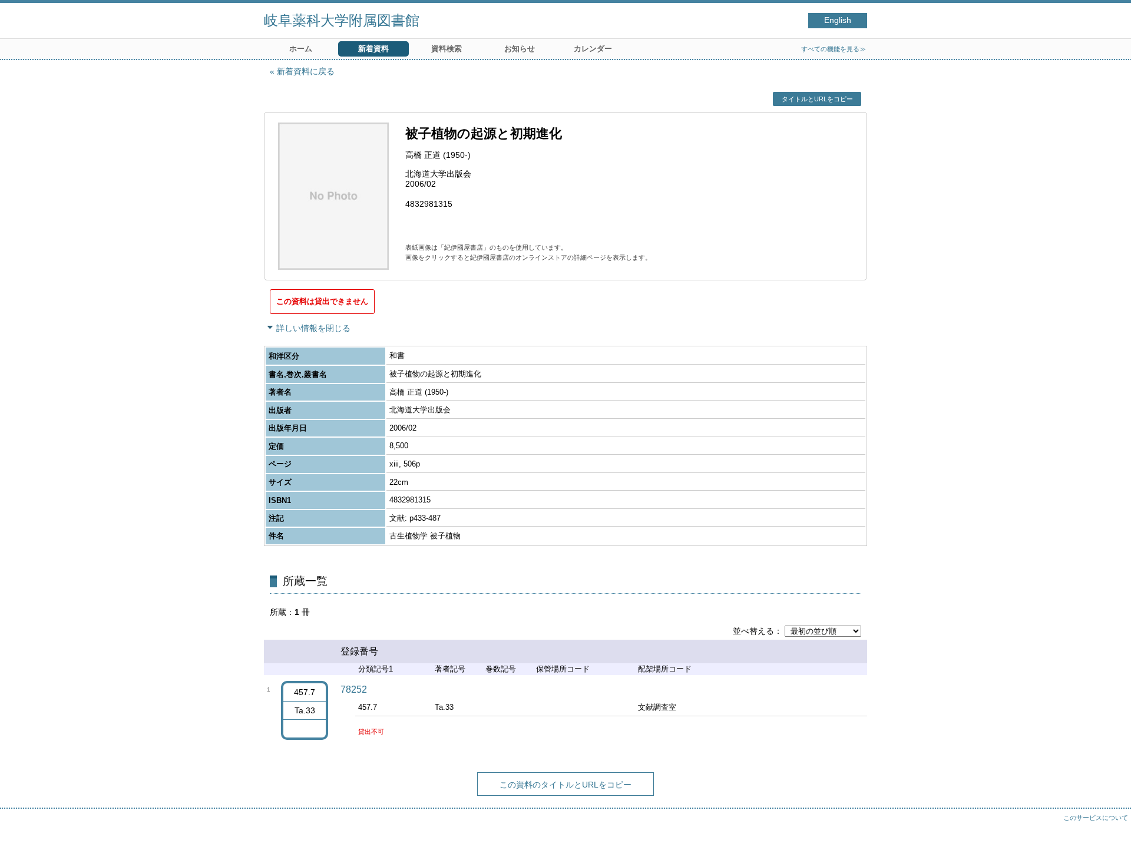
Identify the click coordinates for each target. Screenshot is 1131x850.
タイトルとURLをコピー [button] (817, 98)
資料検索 (446, 48)
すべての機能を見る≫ (833, 48)
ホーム (300, 48)
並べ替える (753, 631)
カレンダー (593, 48)
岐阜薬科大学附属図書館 (341, 20)
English (837, 20)
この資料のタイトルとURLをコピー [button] (565, 784)
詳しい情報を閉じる (313, 328)
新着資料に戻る (306, 71)
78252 (353, 689)
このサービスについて (1095, 817)
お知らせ (519, 48)
